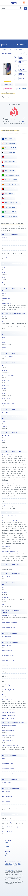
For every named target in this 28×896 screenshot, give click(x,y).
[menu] (25, 2)
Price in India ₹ (10, 147)
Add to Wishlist (8, 88)
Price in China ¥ (10, 207)
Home (6, 842)
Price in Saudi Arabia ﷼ (12, 175)
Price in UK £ (9, 193)
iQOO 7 (23, 121)
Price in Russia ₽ (11, 216)
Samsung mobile (12, 864)
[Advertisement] (14, 25)
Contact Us (7, 848)
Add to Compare (22, 88)
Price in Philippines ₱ (12, 166)
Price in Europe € (10, 138)
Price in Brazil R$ (10, 211)
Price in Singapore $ (11, 179)
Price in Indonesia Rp (12, 202)
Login (6, 853)
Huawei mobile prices (9, 863)
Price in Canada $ (10, 143)
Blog (6, 844)
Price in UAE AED (11, 189)
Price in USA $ (9, 198)
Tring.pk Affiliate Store (9, 870)
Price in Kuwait (10, 152)
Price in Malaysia (10, 157)
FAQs (6, 855)
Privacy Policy (8, 850)
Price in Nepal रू (10, 161)
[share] (2, 2)
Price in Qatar (10, 170)
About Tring (7, 846)
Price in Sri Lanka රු (12, 184)
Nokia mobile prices (12, 865)
